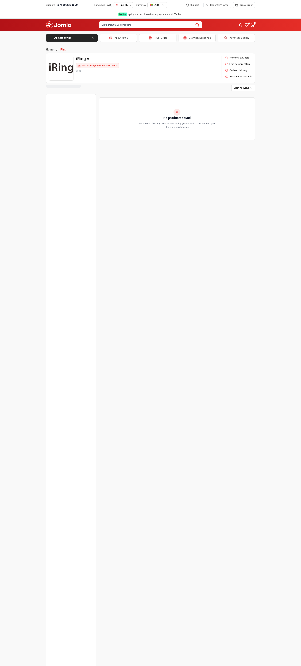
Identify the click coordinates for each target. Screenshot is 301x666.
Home (49, 49)
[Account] (240, 25)
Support (194, 5)
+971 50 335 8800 (67, 5)
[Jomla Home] (58, 24)
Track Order (246, 5)
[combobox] (123, 5)
